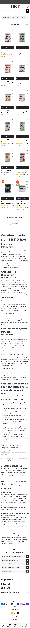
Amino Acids (6, 17)
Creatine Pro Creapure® (7, 281)
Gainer (23, 17)
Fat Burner (15, 17)
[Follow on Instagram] (14, 619)
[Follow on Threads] (16, 619)
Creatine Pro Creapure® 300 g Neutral (21, 203)
